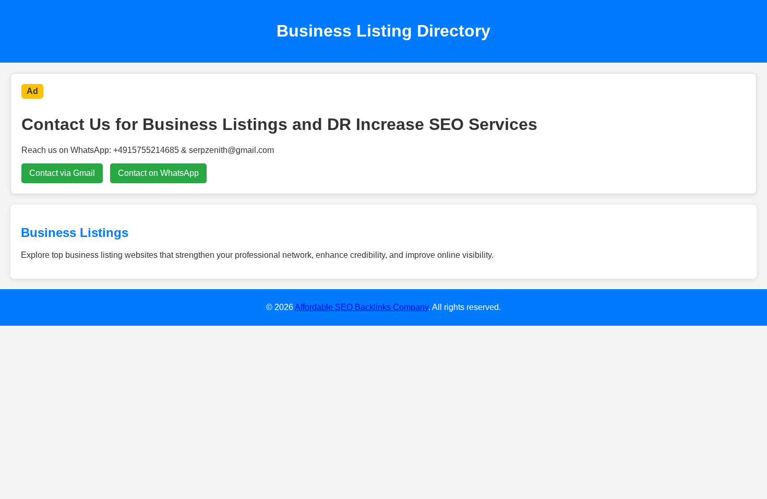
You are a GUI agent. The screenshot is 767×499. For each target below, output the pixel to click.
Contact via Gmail (62, 173)
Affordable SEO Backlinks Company (361, 307)
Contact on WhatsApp (158, 173)
